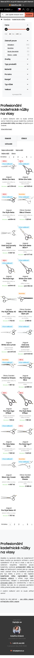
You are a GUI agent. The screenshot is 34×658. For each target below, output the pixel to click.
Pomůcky (7, 19)
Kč (20, 34)
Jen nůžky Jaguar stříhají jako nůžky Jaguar (17, 600)
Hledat (29, 14)
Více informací (6, 129)
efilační (11, 578)
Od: (6, 34)
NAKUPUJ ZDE (16, 5)
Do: (13, 34)
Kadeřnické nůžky (18, 19)
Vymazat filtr (17, 94)
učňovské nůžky (6, 583)
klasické (3, 578)
